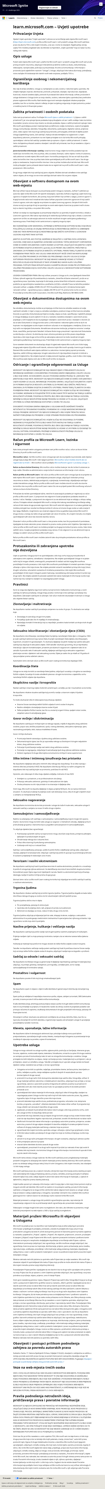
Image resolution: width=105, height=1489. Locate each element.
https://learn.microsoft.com (24, 42)
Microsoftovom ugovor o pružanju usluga (71, 463)
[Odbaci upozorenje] (101, 4)
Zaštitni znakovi (44, 1486)
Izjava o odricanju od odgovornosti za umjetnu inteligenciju (22, 1483)
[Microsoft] (3, 18)
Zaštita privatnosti (81, 1483)
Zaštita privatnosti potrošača (11, 1486)
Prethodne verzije (51, 1483)
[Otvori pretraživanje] (95, 18)
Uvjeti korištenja (30, 1486)
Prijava (100, 18)
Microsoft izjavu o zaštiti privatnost (58, 117)
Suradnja (70, 1483)
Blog (61, 1483)
